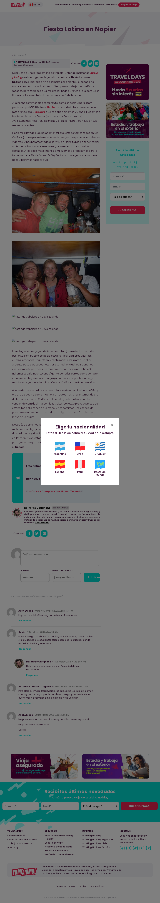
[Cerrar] (152, 857)
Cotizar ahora (133, 890)
